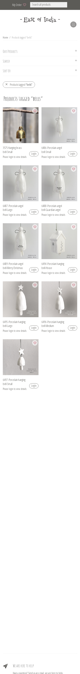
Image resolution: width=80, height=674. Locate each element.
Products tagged (21, 85)
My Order (17, 4)
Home (5, 37)
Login (33, 154)
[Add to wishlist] (35, 111)
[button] (72, 4)
